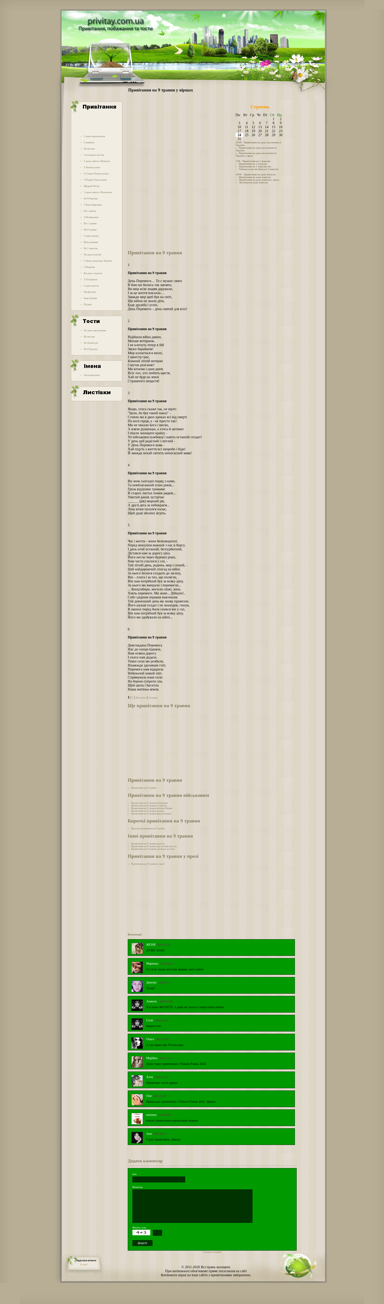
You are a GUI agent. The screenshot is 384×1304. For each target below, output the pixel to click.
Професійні (90, 292)
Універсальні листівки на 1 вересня (258, 169)
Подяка (88, 304)
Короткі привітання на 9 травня (148, 828)
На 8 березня (91, 198)
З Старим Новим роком (96, 173)
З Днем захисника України (98, 260)
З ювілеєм (89, 142)
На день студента (93, 273)
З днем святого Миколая (97, 161)
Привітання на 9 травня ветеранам (149, 802)
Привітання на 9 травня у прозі (147, 863)
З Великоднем (91, 217)
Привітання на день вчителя (255, 177)
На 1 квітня (90, 211)
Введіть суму (139, 1227)
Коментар (137, 1187)
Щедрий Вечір (91, 186)
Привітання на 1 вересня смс (255, 166)
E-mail (83, 1264)
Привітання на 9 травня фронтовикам (151, 813)
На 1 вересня (91, 248)
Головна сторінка (212, 1252)
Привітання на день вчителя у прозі (259, 179)
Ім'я (134, 1174)
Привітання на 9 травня (143, 787)
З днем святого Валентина (98, 192)
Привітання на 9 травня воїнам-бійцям (151, 808)
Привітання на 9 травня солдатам (149, 805)
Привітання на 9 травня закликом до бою (153, 849)
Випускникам (91, 242)
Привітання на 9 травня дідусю (147, 843)
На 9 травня (90, 229)
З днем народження (94, 136)
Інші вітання (90, 298)
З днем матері (91, 235)
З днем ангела (91, 285)
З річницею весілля (94, 154)
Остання (152, 697)
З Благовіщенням (93, 204)
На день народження (95, 330)
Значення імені (92, 375)
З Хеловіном (90, 279)
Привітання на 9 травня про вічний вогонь (154, 846)
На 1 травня (90, 223)
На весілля (89, 148)
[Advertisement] (96, 123)
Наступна (141, 697)
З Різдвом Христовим (95, 179)
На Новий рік (91, 342)
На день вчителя (92, 254)
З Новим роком (92, 167)
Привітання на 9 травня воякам (147, 810)
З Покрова (89, 267)
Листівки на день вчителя (253, 182)
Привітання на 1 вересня (253, 163)
